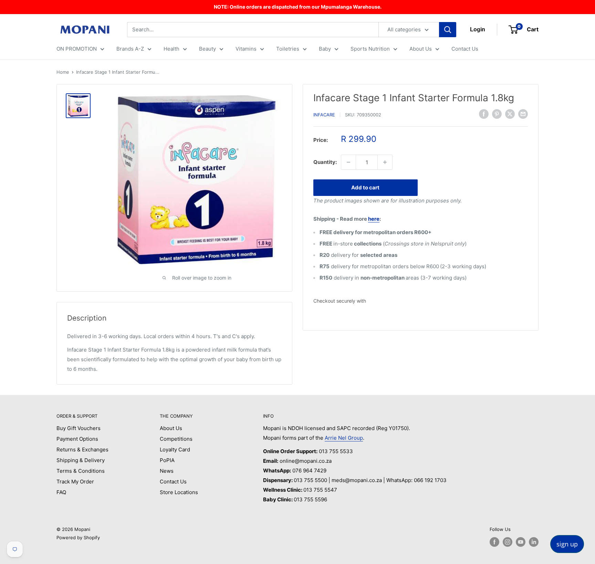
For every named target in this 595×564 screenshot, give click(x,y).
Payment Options (77, 439)
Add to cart (365, 187)
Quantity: (325, 162)
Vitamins (246, 48)
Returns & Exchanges (82, 449)
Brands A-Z (130, 48)
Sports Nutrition (370, 48)
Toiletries (287, 48)
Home (62, 72)
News (167, 471)
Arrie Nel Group (344, 438)
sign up (567, 544)
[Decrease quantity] (348, 162)
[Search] (447, 29)
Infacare (324, 114)
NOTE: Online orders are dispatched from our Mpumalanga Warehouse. (298, 7)
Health (171, 48)
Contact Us (464, 48)
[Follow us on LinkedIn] (534, 542)
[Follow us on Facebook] (494, 542)
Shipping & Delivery (80, 460)
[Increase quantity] (385, 162)
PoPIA (167, 460)
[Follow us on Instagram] (507, 542)
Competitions (176, 439)
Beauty (207, 48)
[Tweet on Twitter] (510, 114)
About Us (420, 48)
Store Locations (179, 492)
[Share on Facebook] (484, 114)
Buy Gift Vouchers (78, 428)
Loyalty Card (175, 449)
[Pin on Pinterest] (497, 114)
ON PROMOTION (76, 48)
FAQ (61, 492)
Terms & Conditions (80, 471)
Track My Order (75, 481)
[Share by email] (523, 114)
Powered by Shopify (78, 537)
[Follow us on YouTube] (520, 542)
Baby (325, 48)
